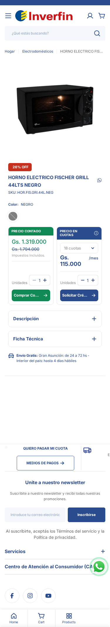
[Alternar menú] (8, 15)
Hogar (10, 51)
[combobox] (55, 33)
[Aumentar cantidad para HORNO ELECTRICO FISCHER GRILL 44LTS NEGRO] (93, 280)
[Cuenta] (90, 15)
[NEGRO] (13, 216)
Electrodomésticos (37, 51)
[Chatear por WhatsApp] (99, 567)
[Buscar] (97, 33)
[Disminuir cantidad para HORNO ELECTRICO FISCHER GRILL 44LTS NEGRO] (83, 280)
